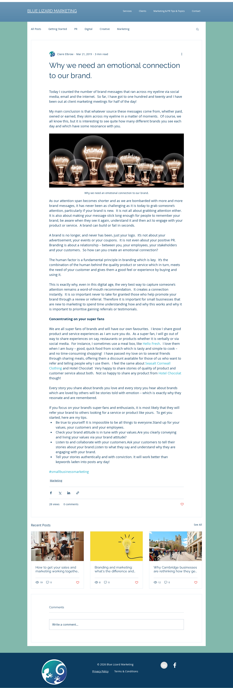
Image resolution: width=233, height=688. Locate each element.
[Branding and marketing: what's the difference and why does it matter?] (116, 546)
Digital (88, 29)
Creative (105, 29)
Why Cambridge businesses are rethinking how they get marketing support (175, 569)
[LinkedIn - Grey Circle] (164, 665)
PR (75, 29)
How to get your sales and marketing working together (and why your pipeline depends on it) (57, 569)
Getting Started (57, 29)
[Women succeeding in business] (57, 546)
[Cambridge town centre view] (175, 546)
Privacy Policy (100, 671)
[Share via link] (77, 493)
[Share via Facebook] (51, 493)
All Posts (36, 29)
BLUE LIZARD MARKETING (52, 10)
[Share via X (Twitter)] (60, 493)
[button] (197, 29)
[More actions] (181, 54)
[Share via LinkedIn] (68, 493)
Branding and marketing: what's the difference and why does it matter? (114, 569)
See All (198, 524)
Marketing (123, 29)
